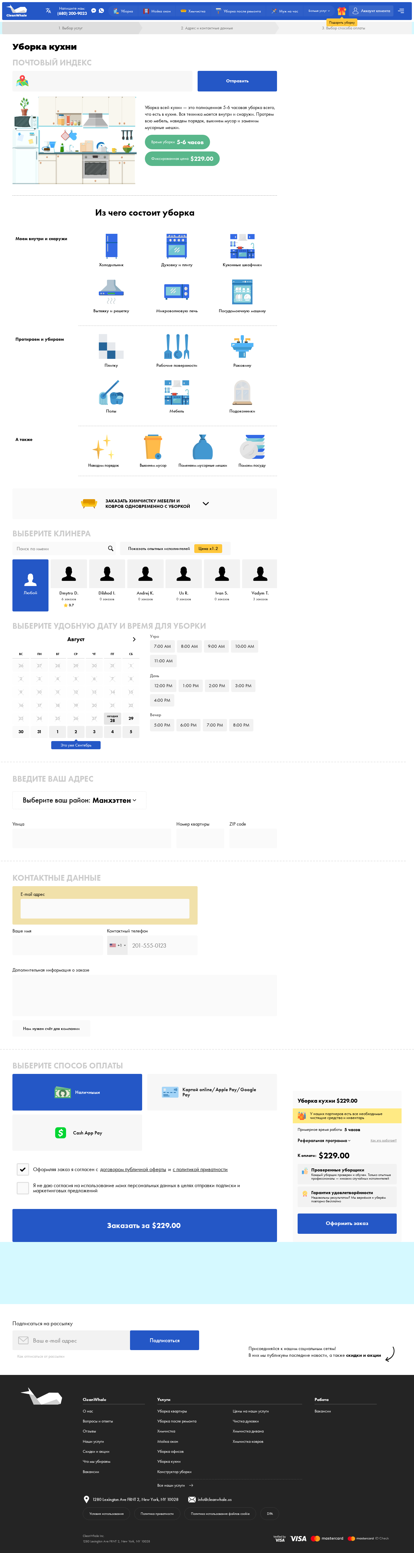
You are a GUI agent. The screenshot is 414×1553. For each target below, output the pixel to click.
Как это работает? (384, 1140)
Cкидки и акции (96, 1451)
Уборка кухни (169, 1461)
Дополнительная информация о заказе (50, 970)
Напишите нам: (72, 10)
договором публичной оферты (133, 1169)
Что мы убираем (96, 1461)
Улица (18, 824)
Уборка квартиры (172, 1411)
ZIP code (237, 824)
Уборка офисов (170, 1451)
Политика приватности (157, 1514)
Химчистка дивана (248, 1431)
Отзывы (89, 1431)
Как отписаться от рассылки (41, 1356)
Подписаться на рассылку (42, 1323)
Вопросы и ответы (98, 1421)
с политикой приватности (200, 1169)
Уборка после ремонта (176, 1421)
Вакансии (91, 1471)
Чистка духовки (246, 1421)
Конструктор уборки (174, 1471)
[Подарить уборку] (342, 11)
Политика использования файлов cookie (220, 1514)
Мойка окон (167, 1441)
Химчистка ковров (248, 1441)
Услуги (163, 1399)
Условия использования (106, 1514)
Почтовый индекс (52, 63)
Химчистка (166, 1431)
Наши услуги (93, 1441)
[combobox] (117, 945)
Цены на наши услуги (251, 1411)
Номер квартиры (192, 824)
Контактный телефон (127, 931)
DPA (270, 1514)
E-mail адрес (33, 894)
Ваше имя (22, 931)
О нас (88, 1411)
